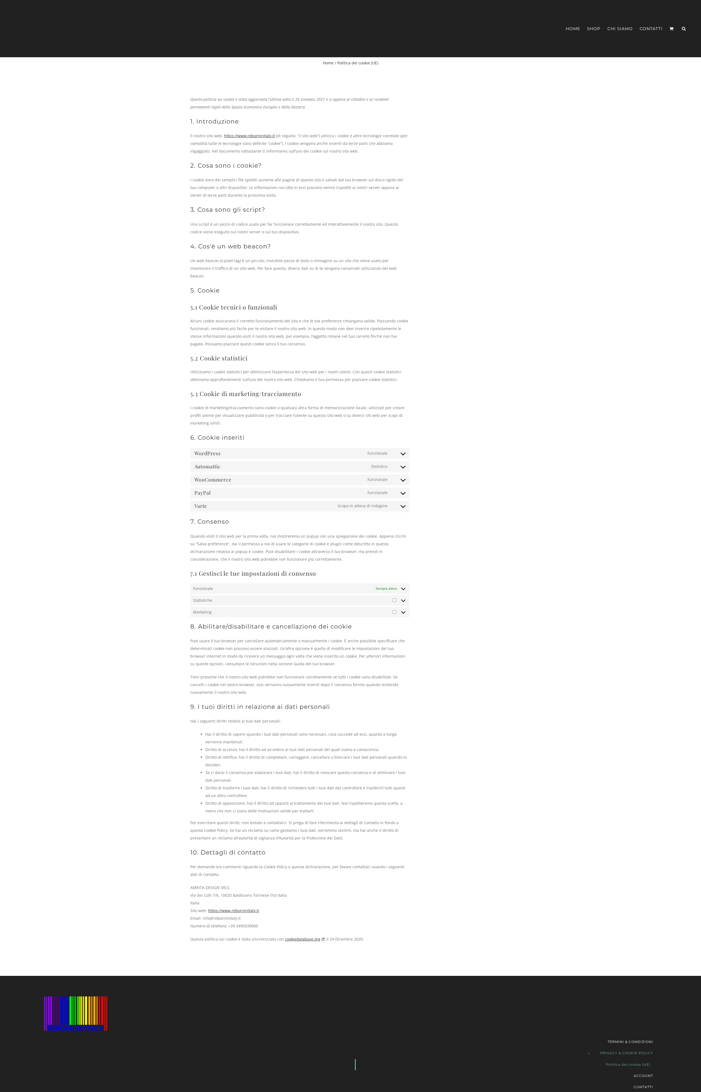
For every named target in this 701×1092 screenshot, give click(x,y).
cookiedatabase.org (302, 939)
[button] (684, 28)
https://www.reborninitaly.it (249, 135)
